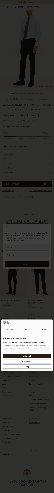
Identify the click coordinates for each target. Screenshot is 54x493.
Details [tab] (27, 329)
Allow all (27, 356)
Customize (25, 361)
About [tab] (44, 329)
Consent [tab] (9, 329)
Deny (27, 366)
